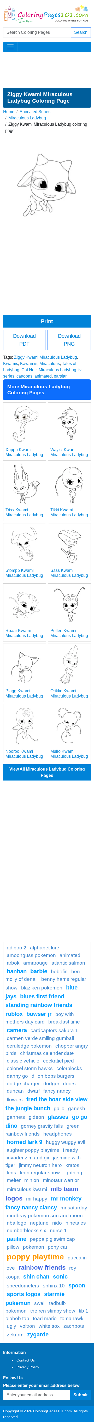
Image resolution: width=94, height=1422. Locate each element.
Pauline (16, 1239)
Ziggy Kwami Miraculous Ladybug (45, 357)
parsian (61, 376)
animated (43, 376)
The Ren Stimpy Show (52, 1311)
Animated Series (35, 111)
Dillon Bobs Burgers (53, 1076)
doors (69, 1083)
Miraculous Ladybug (27, 118)
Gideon (36, 1117)
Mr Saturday (74, 1207)
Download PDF (24, 340)
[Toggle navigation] (10, 47)
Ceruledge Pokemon (29, 1046)
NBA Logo (16, 1223)
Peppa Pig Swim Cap (52, 1239)
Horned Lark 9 (24, 1142)
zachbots (73, 1326)
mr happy (36, 1199)
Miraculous (49, 363)
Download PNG (69, 340)
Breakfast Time (64, 1022)
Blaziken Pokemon (41, 988)
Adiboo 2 (16, 947)
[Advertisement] (47, 70)
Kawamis (28, 363)
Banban (17, 971)
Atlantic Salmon (68, 963)
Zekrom (15, 1334)
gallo (59, 1108)
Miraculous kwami (27, 1189)
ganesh (76, 1108)
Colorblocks (69, 1068)
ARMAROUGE (35, 963)
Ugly (11, 1326)
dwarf (33, 1091)
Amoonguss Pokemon (31, 955)
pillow (13, 1247)
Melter (14, 1180)
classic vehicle (23, 1061)
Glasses (58, 1117)
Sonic (60, 1276)
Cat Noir (29, 370)
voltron (27, 1326)
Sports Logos (23, 1294)
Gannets (16, 1117)
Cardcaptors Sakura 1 (54, 1030)
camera (17, 1030)
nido (57, 1223)
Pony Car (57, 1247)
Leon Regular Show (40, 1172)
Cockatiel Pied (58, 1061)
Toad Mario (45, 1318)
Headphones (57, 1134)
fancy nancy (57, 1091)
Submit (80, 1395)
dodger (51, 1083)
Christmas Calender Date (47, 1053)
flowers (15, 1099)
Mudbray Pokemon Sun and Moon (45, 1215)
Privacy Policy (27, 1367)
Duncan (15, 1091)
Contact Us (25, 1360)
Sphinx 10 (54, 1285)
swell (39, 1303)
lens (11, 1172)
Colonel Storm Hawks (30, 1068)
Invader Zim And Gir (28, 1157)
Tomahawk (72, 1318)
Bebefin (59, 971)
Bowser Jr (39, 1014)
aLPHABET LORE (44, 947)
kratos (72, 1165)
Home (8, 111)
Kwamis (10, 363)
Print (47, 321)
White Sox (49, 1326)
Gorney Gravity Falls (42, 1126)
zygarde (38, 1334)
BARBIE (38, 971)
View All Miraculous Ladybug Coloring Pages (47, 772)
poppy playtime (35, 1256)
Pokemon (33, 1247)
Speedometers (23, 1285)
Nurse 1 (58, 1230)
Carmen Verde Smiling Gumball (40, 1038)
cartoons (24, 376)
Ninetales (76, 1223)
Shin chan (36, 1276)
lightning (72, 1172)
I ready (70, 1150)
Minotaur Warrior (61, 1180)
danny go (17, 1076)
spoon (76, 1285)
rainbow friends (42, 1267)
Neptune (39, 1223)
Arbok (13, 963)
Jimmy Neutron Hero (40, 1165)
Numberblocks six (26, 1230)
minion (31, 1180)
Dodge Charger (23, 1083)
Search (80, 32)
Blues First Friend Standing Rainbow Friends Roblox (38, 1005)
